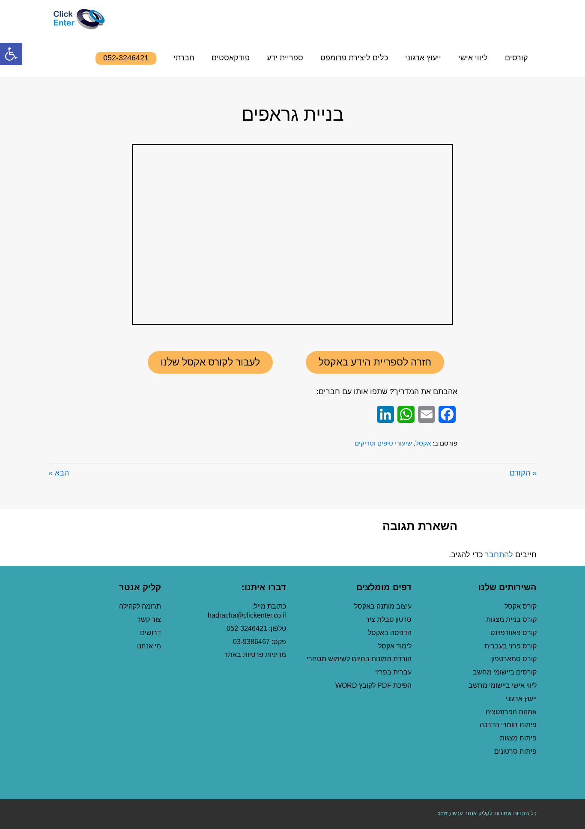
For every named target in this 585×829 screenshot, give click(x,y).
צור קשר (149, 619)
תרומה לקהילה (140, 606)
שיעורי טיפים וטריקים (383, 443)
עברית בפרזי (393, 672)
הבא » (58, 473)
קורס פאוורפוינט (513, 632)
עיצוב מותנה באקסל (383, 606)
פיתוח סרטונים (515, 751)
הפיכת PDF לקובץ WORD (373, 685)
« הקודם (523, 473)
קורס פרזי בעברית (510, 646)
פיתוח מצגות (518, 738)
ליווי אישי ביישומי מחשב (503, 685)
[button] (375, 362)
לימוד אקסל (395, 646)
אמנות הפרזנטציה (511, 712)
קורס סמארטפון (514, 659)
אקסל (423, 443)
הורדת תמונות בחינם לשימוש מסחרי (359, 659)
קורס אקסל (520, 606)
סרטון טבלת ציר (389, 619)
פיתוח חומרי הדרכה (508, 724)
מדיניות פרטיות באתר (255, 654)
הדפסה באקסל (390, 632)
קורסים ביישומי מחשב (505, 672)
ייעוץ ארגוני (521, 698)
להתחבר (499, 554)
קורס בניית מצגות (511, 619)
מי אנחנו (149, 646)
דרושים (150, 632)
